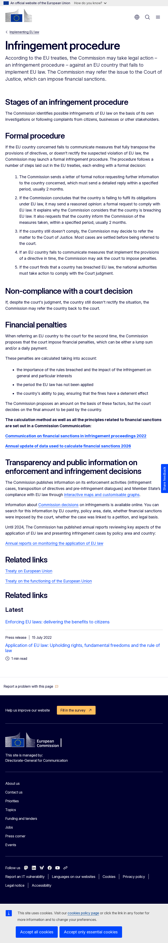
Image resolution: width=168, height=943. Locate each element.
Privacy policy (134, 876)
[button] (31, 686)
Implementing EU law (24, 32)
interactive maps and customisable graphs (102, 494)
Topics (10, 810)
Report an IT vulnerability (25, 876)
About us (12, 783)
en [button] (137, 17)
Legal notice (14, 885)
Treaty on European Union (28, 571)
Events (10, 845)
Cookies (109, 876)
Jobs (9, 827)
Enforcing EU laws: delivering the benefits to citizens (57, 622)
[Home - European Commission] (18, 15)
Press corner (15, 836)
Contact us (14, 792)
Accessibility (41, 885)
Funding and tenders (21, 818)
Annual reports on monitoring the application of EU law (54, 543)
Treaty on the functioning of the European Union (48, 581)
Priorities (12, 801)
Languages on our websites (73, 876)
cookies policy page (83, 913)
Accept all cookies (36, 932)
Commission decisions (58, 504)
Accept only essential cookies (91, 932)
